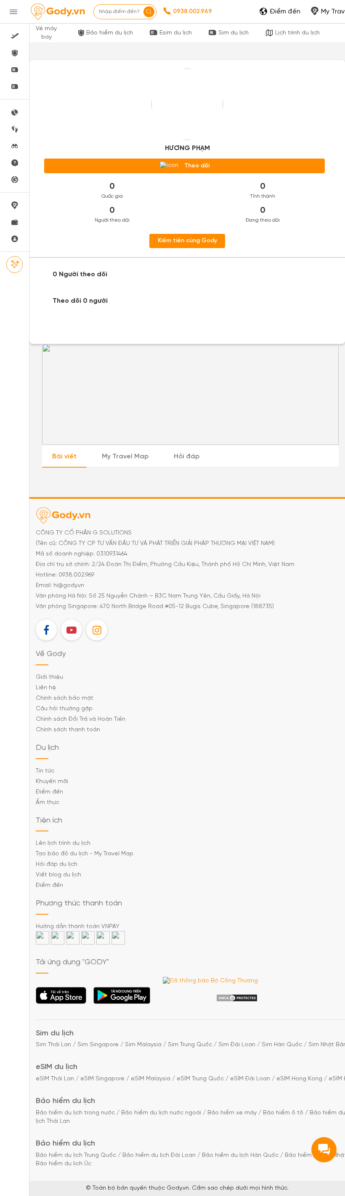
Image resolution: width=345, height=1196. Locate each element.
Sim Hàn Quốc (282, 1045)
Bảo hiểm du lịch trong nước (75, 1113)
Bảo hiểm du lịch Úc (63, 1164)
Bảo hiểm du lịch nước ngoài (161, 1113)
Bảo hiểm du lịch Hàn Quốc (240, 1155)
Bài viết (64, 456)
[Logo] (57, 12)
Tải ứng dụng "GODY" (61, 998)
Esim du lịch (175, 33)
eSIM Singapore (102, 1079)
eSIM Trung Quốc (200, 1079)
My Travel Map (125, 456)
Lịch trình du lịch (297, 33)
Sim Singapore (98, 1045)
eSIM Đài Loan (250, 1079)
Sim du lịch (233, 33)
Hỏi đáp (186, 456)
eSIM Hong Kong (299, 1079)
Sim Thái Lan (53, 1045)
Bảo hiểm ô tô (283, 1113)
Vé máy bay (46, 33)
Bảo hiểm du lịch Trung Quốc (76, 1155)
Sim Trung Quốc (190, 1045)
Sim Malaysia (143, 1045)
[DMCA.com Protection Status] (237, 998)
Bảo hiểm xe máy (232, 1113)
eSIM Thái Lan (55, 1079)
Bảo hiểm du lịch (109, 33)
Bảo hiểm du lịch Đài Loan (159, 1155)
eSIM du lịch (56, 1067)
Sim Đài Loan (236, 1045)
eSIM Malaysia (150, 1079)
